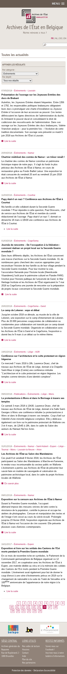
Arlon (39, 450)
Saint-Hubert (42, 446)
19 (12, 610)
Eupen (53, 446)
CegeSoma (33, 241)
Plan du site (27, 659)
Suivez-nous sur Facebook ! (52, 648)
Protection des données (21, 670)
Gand (43, 306)
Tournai (4, 450)
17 (50, 607)
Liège (30, 352)
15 (39, 607)
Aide (24, 656)
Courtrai (31, 195)
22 (29, 610)
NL (56, 38)
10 (11, 607)
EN (65, 38)
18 (55, 607)
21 (23, 610)
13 (28, 607)
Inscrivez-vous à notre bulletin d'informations (55, 654)
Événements (20, 91)
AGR (37, 352)
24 (40, 610)
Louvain (31, 91)
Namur (31, 153)
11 (17, 607)
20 (18, 610)
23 (34, 610)
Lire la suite (10, 141)
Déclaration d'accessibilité (44, 670)
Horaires (25, 649)
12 (22, 607)
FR (52, 38)
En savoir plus (11, 483)
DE (60, 38)
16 (44, 607)
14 (33, 607)
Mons (51, 394)
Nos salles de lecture (31, 646)
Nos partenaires (29, 662)
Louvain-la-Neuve (26, 450)
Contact (25, 653)
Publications (20, 394)
